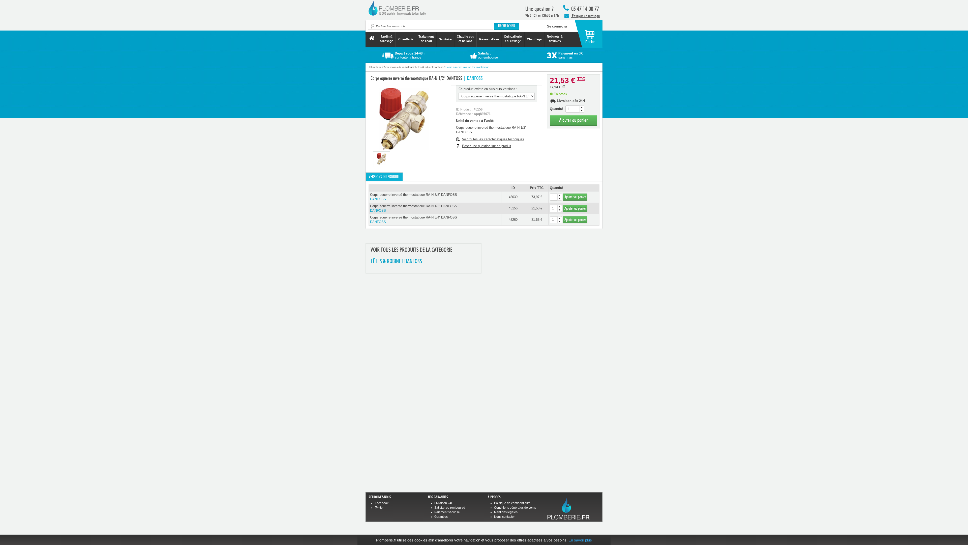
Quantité (556, 109)
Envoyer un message (585, 16)
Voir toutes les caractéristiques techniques (493, 139)
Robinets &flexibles (555, 39)
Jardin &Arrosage (386, 39)
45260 (513, 220)
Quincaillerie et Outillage (513, 39)
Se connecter (557, 26)
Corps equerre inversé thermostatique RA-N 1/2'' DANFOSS (413, 208)
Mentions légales (506, 512)
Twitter (379, 507)
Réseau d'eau (489, 39)
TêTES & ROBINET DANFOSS (396, 261)
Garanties (441, 517)
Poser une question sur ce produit (486, 146)
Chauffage (534, 39)
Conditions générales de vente (515, 507)
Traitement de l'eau (426, 39)
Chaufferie (405, 39)
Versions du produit (384, 177)
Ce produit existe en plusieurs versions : (488, 89)
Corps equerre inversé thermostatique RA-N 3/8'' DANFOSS (413, 197)
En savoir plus (580, 540)
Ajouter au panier (573, 120)
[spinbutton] (574, 109)
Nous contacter (504, 517)
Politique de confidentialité (512, 503)
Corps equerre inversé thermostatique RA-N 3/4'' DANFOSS (413, 219)
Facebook (381, 503)
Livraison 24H (443, 503)
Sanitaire (445, 39)
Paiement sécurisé (447, 512)
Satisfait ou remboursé (449, 507)
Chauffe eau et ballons (465, 39)
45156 (513, 208)
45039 (513, 197)
